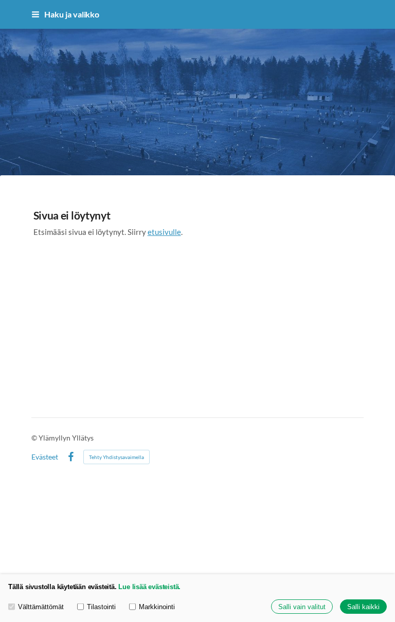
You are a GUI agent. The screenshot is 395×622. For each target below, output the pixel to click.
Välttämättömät (41, 607)
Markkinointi (157, 607)
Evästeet (44, 457)
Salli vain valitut (302, 607)
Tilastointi (101, 607)
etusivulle (164, 231)
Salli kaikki (363, 607)
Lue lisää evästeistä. (149, 587)
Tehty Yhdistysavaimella (116, 457)
